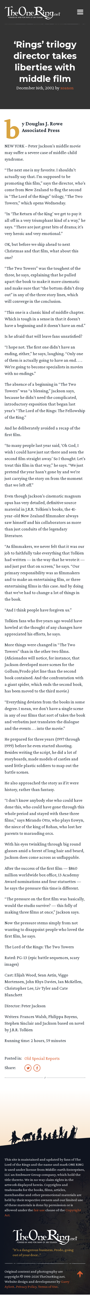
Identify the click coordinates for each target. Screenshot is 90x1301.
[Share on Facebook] (36, 1067)
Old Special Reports (42, 1058)
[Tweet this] (27, 1067)
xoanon (67, 87)
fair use (39, 1210)
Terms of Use (48, 1286)
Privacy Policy (26, 1286)
